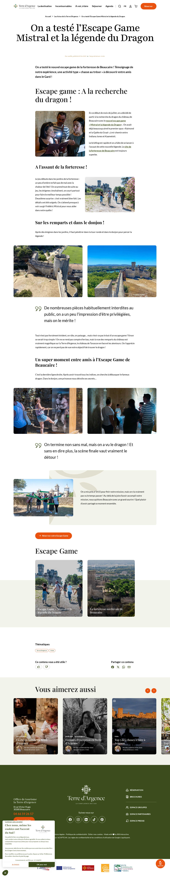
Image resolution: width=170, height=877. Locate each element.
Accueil (48, 16)
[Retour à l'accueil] (24, 6)
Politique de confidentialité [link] (76, 834)
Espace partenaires (140, 814)
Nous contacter (24, 820)
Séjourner (97, 6)
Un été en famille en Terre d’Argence (32, 741)
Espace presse (137, 821)
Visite (52, 650)
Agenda (109, 6)
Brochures (136, 797)
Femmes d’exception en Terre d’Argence (83, 741)
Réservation (136, 790)
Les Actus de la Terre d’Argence (66, 16)
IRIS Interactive (123, 834)
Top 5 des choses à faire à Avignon (130, 741)
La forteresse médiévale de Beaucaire (106, 610)
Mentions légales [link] (58, 834)
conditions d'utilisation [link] (103, 837)
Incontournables (63, 6)
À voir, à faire (81, 6)
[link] (160, 863)
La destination (45, 6)
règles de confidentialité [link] (80, 837)
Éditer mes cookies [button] (95, 834)
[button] (119, 6)
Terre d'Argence (42, 650)
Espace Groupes (138, 807)
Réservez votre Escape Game (55, 535)
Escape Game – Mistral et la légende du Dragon (55, 610)
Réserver (148, 6)
